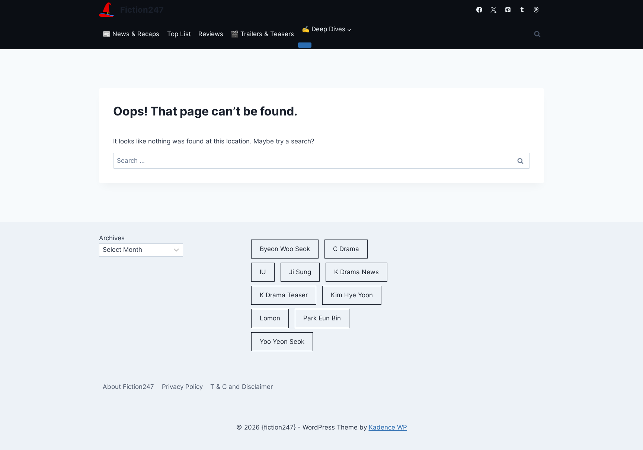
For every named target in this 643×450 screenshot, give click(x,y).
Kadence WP (388, 427)
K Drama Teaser (284, 295)
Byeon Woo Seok (285, 249)
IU (263, 272)
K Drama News (356, 272)
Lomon (270, 318)
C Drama (346, 249)
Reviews (210, 34)
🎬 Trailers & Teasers (262, 34)
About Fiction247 (128, 386)
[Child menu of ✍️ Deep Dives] (304, 45)
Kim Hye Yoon (352, 295)
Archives (112, 238)
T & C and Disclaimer (241, 386)
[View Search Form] (537, 34)
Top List (179, 34)
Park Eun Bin (322, 318)
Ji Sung (300, 272)
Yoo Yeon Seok (282, 341)
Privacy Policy (182, 386)
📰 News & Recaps (131, 34)
